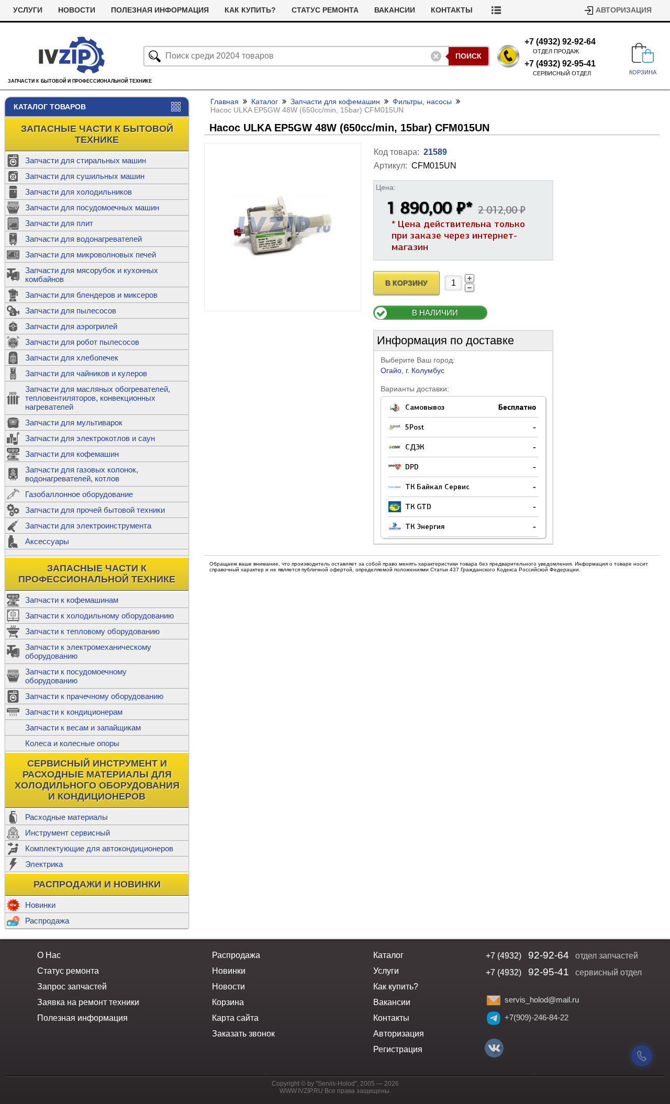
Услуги (27, 10)
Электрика (44, 864)
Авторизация (624, 10)
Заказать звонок (243, 1033)
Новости (76, 10)
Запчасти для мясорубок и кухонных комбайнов (91, 275)
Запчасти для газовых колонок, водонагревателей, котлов (81, 474)
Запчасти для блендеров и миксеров (91, 294)
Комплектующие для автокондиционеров (99, 848)
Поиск (468, 56)
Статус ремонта (325, 10)
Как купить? (250, 10)
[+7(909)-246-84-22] (493, 1018)
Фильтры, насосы (422, 101)
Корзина (228, 1002)
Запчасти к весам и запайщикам (83, 727)
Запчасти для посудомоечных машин (92, 207)
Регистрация (397, 1049)
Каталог (264, 101)
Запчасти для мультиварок (73, 422)
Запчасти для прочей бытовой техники (95, 509)
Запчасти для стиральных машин (85, 160)
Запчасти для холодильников (78, 191)
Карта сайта (235, 1017)
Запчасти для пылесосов (70, 310)
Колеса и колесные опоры (72, 743)
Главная (224, 101)
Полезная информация (160, 10)
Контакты (452, 10)
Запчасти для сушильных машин (84, 176)
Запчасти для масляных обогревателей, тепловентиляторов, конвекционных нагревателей (97, 398)
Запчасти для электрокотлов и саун (90, 438)
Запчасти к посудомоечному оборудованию (76, 676)
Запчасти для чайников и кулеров (86, 373)
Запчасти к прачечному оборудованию (94, 696)
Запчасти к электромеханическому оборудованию (88, 651)
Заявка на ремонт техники (88, 1002)
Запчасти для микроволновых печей (90, 254)
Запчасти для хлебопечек (71, 357)
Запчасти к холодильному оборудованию (99, 615)
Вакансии (394, 10)
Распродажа (47, 920)
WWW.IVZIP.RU (301, 1091)
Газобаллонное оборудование (79, 494)
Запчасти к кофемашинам (71, 599)
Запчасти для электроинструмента (88, 525)
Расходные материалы (66, 817)
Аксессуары (47, 541)
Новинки (40, 904)
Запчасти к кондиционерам (73, 711)
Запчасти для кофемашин (72, 453)
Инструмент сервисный (67, 832)
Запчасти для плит (59, 223)
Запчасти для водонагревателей (83, 238)
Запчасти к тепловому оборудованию (92, 631)
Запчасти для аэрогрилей (71, 326)
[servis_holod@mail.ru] (493, 1000)
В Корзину (406, 283)
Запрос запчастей (72, 986)
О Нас (49, 955)
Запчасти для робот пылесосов (82, 341)
